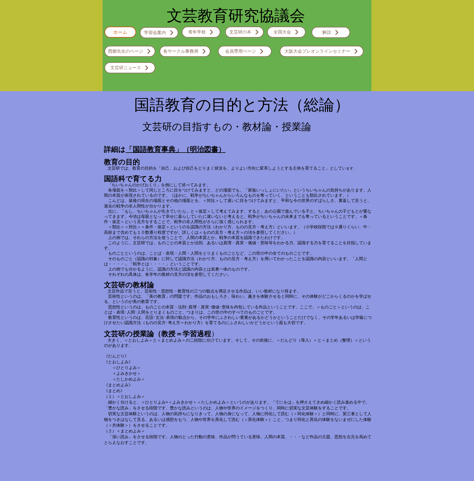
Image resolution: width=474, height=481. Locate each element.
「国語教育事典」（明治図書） (175, 149)
